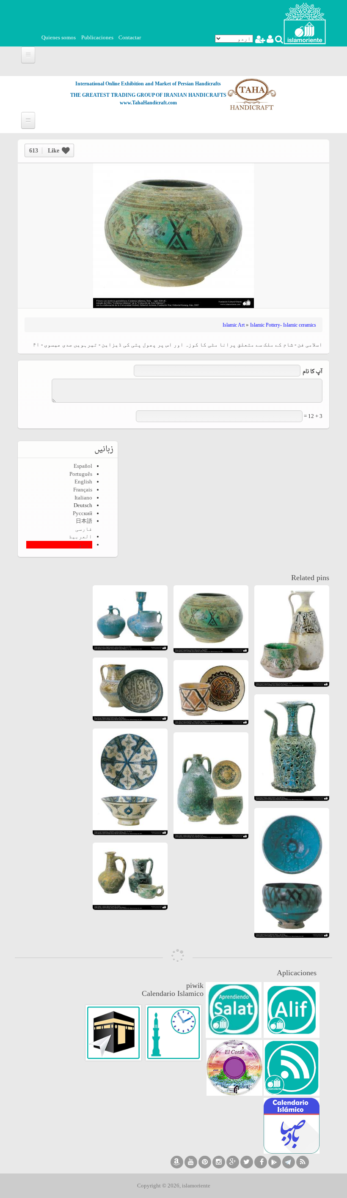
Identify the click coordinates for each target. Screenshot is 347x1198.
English (83, 481)
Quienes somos (58, 37)
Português (80, 474)
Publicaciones (97, 37)
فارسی (83, 529)
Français (82, 489)
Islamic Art (234, 325)
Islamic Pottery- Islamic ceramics (283, 325)
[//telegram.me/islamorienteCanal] (288, 1162)
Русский (82, 513)
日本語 (84, 521)
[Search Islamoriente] (279, 40)
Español (83, 466)
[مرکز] (305, 22)
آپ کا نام (312, 372)
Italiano (83, 497)
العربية (80, 536)
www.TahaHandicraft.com (148, 103)
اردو (85, 544)
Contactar (129, 37)
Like (44, 150)
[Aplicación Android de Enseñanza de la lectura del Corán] (291, 1010)
